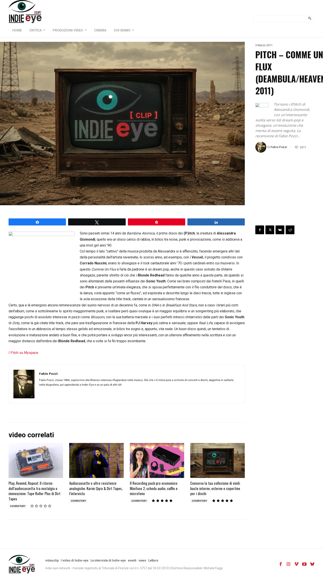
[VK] (280, 229)
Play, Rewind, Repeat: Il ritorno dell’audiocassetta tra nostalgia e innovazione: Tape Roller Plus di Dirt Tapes (34, 490)
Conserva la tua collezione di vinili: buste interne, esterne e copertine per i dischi (215, 488)
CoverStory (17, 506)
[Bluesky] (312, 564)
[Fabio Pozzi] (261, 147)
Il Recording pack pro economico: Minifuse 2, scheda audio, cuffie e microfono (154, 488)
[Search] (309, 18)
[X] (269, 229)
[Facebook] (259, 229)
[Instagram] (288, 564)
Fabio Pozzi (279, 147)
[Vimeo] (296, 564)
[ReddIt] (290, 229)
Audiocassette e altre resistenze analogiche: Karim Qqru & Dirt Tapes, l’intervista (95, 488)
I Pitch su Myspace (23, 353)
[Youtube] (304, 564)
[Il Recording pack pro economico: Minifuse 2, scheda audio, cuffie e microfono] (157, 460)
